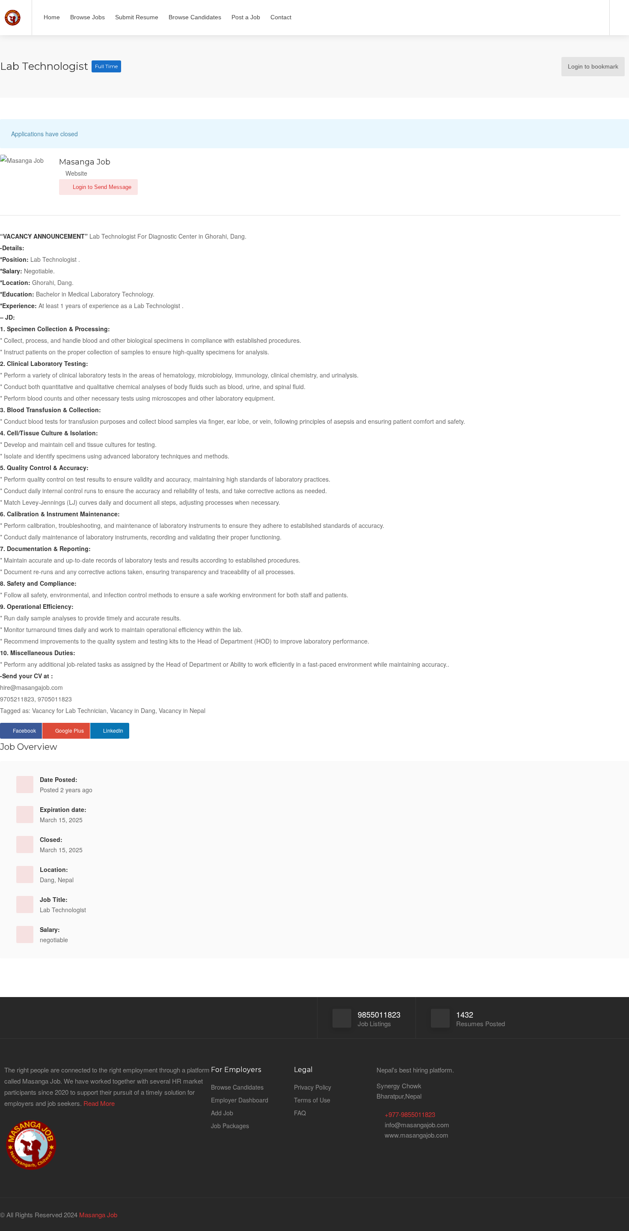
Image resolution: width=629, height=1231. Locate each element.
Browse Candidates (195, 17)
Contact (280, 17)
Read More (99, 1103)
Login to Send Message (101, 187)
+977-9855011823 (410, 1114)
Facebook (24, 730)
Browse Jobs (87, 17)
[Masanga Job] (12, 14)
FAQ (300, 1112)
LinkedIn (113, 730)
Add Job (222, 1112)
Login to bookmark (593, 66)
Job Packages (230, 1125)
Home (52, 17)
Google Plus (69, 730)
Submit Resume (136, 17)
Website (75, 173)
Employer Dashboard (239, 1100)
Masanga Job (97, 1214)
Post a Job (245, 17)
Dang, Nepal (57, 879)
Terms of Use (312, 1100)
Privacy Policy (312, 1087)
